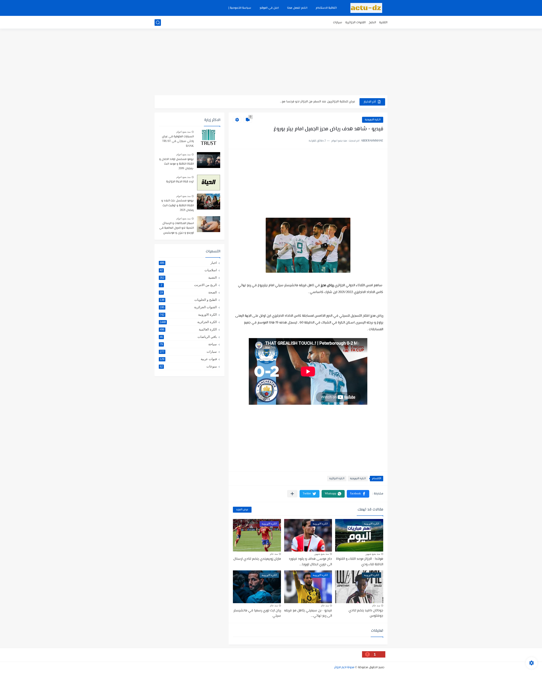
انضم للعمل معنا (297, 8)
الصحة (188, 292)
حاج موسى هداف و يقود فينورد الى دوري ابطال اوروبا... (310, 561)
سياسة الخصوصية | (239, 8)
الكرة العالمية (188, 329)
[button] (358, 494)
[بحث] (158, 22)
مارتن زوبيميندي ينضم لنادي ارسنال (257, 559)
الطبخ (372, 22)
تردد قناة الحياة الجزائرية (180, 181)
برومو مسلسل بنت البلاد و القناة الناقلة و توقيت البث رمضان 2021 (177, 205)
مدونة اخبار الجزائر (344, 667)
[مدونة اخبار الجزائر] (366, 8)
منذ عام (274, 553)
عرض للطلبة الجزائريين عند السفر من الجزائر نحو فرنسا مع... (317, 101)
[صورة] (208, 137)
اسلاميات (188, 270)
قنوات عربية (188, 359)
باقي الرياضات (188, 337)
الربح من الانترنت (189, 285)
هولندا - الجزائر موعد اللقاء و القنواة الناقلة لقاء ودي (359, 561)
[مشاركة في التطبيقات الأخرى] (292, 493)
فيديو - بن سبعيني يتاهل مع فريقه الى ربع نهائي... (308, 613)
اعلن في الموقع (269, 8)
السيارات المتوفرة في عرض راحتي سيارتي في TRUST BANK (178, 141)
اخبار (188, 262)
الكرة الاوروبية (372, 120)
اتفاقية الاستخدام (326, 8)
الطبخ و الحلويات (188, 299)
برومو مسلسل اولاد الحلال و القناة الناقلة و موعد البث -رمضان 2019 (176, 164)
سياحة (188, 344)
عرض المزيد (242, 510)
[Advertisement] (271, 62)
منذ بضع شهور (372, 553)
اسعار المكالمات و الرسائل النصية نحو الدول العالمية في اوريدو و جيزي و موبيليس (176, 228)
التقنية (383, 22)
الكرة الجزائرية (336, 478)
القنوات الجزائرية (355, 22)
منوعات (188, 366)
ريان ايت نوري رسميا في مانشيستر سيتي (257, 613)
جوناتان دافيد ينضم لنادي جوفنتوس (365, 613)
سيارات (337, 22)
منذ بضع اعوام (183, 131)
